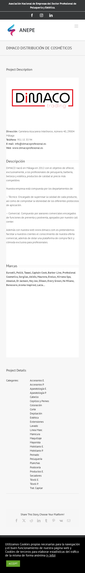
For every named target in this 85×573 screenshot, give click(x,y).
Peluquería (36, 459)
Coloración (36, 405)
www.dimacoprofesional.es (27, 148)
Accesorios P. (37, 384)
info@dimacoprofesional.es (30, 144)
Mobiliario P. (36, 450)
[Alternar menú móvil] (76, 26)
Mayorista (35, 442)
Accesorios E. (37, 380)
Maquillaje (36, 438)
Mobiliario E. (37, 446)
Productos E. (37, 471)
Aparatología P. (38, 393)
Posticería (35, 467)
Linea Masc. (36, 430)
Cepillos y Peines (39, 401)
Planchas (35, 463)
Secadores (35, 475)
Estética (34, 417)
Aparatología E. (38, 388)
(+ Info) (50, 555)
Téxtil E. (34, 480)
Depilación (36, 413)
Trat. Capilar (36, 488)
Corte (33, 409)
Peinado (34, 455)
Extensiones (37, 422)
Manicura (35, 434)
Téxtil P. (34, 484)
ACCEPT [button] (13, 563)
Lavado (34, 426)
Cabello (34, 397)
